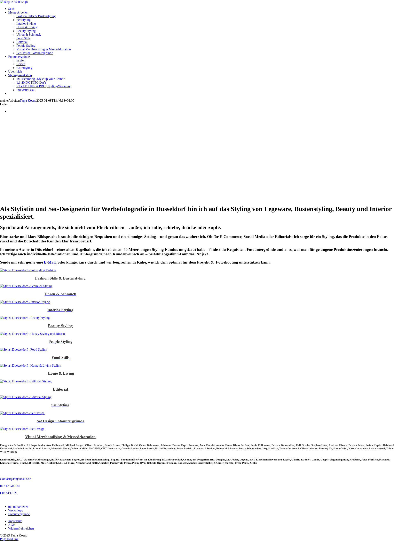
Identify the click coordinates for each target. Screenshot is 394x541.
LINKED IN (8, 492)
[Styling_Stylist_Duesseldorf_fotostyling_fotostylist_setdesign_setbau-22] (26, 286)
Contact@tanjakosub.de (15, 479)
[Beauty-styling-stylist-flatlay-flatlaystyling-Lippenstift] (25, 317)
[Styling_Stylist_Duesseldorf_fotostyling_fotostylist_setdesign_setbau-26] (26, 381)
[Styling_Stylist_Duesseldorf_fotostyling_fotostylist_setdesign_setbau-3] (23, 349)
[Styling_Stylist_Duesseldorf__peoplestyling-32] (32, 333)
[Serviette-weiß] (30, 365)
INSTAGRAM (10, 486)
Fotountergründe (19, 514)
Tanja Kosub (28, 100)
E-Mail (50, 262)
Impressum (15, 521)
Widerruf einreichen (21, 528)
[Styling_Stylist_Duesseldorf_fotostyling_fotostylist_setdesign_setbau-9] (25, 302)
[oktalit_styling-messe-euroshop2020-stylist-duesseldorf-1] (22, 429)
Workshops (15, 510)
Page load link (9, 539)
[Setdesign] (26, 397)
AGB (11, 524)
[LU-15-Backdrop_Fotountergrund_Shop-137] (22, 413)
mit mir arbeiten (18, 506)
